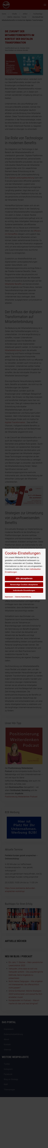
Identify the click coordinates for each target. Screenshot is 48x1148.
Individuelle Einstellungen (24, 590)
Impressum (9, 597)
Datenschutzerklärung (23, 597)
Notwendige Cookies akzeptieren (24, 585)
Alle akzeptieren (24, 578)
